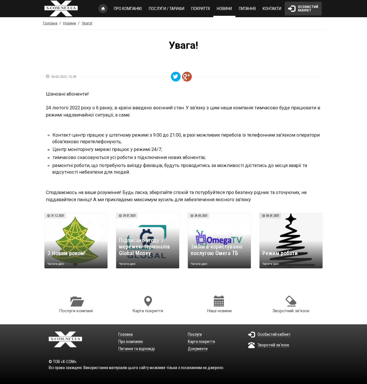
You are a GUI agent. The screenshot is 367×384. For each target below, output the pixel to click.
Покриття (200, 8)
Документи (198, 349)
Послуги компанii (76, 310)
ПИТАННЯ (247, 8)
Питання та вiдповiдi (136, 349)
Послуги (195, 334)
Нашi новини (219, 310)
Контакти (272, 8)
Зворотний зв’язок (291, 310)
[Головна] (68, 8)
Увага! (87, 23)
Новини (224, 8)
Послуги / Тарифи (166, 8)
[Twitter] (176, 77)
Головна (104, 8)
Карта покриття (147, 310)
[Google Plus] (187, 77)
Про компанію (128, 8)
